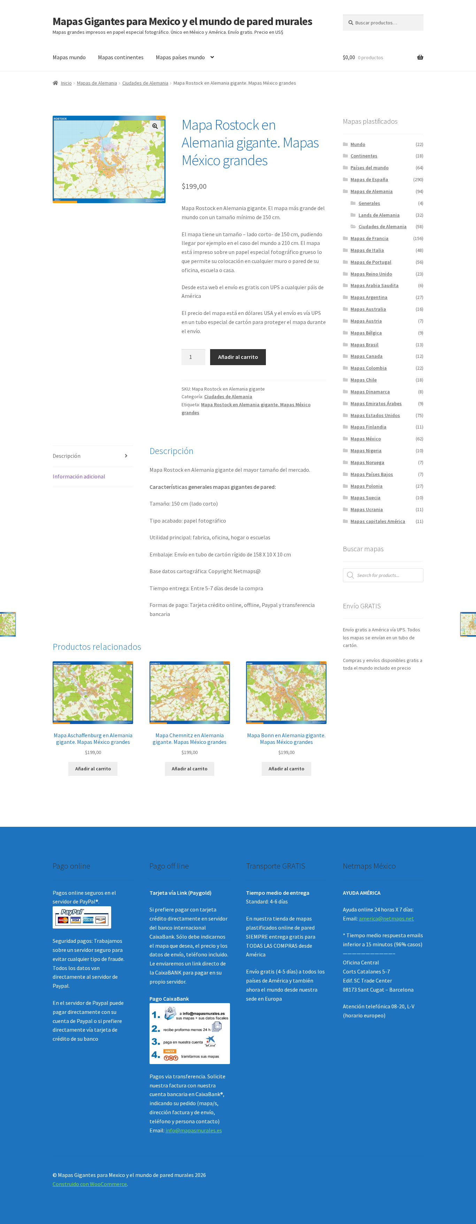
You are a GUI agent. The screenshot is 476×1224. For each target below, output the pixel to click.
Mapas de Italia (367, 250)
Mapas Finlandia (368, 427)
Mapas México (366, 439)
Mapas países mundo (180, 57)
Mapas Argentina (369, 297)
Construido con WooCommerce (90, 1183)
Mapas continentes (121, 57)
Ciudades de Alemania (145, 83)
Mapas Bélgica (366, 333)
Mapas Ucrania (367, 509)
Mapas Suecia (366, 497)
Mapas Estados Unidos (375, 415)
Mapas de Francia (370, 238)
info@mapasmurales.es (194, 1130)
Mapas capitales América (378, 521)
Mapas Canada (367, 356)
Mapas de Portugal (371, 262)
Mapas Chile (364, 380)
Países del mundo (370, 167)
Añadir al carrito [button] (93, 768)
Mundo (358, 144)
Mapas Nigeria (366, 450)
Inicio (66, 83)
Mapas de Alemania (97, 83)
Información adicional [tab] (79, 476)
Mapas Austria (366, 321)
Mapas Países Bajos (372, 474)
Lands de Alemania (379, 215)
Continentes (364, 156)
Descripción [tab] (66, 455)
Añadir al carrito (238, 356)
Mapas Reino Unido (371, 274)
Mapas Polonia (367, 486)
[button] (155, 126)
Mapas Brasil (364, 344)
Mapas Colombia (369, 368)
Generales (369, 203)
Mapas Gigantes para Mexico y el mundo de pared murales (182, 21)
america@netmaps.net (386, 918)
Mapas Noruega (367, 462)
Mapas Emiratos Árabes (376, 403)
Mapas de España (369, 179)
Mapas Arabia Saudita (375, 285)
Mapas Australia (368, 309)
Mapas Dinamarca (370, 391)
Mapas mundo (69, 57)
